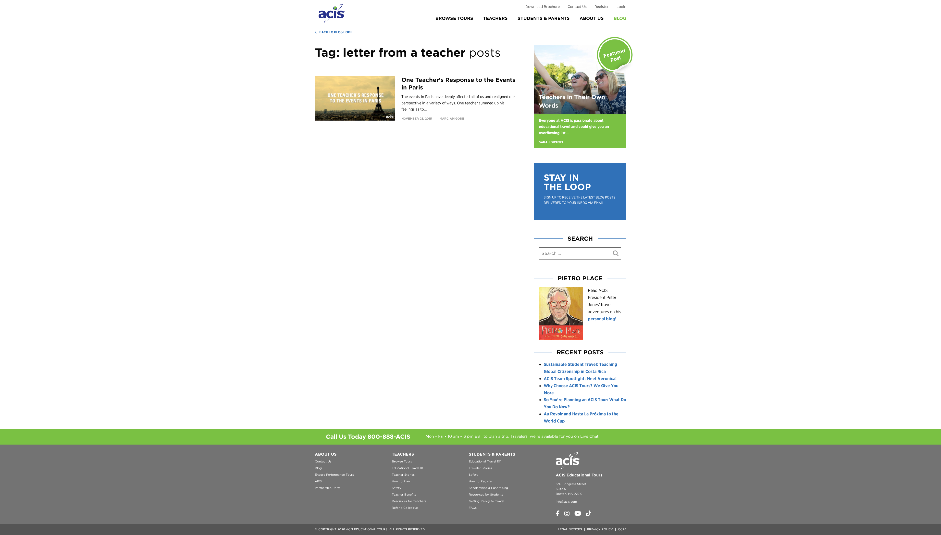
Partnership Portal (328, 488)
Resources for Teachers (409, 501)
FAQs (473, 508)
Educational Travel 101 (408, 468)
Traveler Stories (480, 468)
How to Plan (401, 481)
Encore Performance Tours (334, 474)
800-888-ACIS (389, 436)
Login (621, 7)
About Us (592, 18)
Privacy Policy (600, 529)
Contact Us (577, 7)
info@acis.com (566, 501)
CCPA (622, 529)
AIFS (318, 481)
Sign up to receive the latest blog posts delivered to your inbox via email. (579, 200)
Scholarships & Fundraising (488, 488)
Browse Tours (454, 18)
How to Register (481, 481)
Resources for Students (486, 494)
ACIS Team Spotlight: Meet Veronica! (580, 378)
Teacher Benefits (404, 494)
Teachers (495, 18)
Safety (396, 488)
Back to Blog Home (336, 32)
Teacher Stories (403, 474)
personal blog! (602, 318)
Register (601, 7)
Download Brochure (542, 7)
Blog (620, 18)
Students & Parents (544, 18)
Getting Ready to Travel (486, 501)
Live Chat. (589, 436)
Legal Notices (570, 529)
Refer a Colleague (405, 508)
